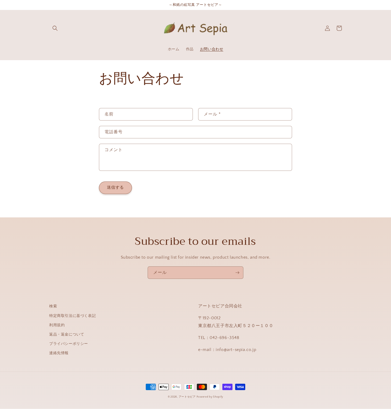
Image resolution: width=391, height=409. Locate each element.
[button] (55, 28)
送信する (115, 187)
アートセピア (187, 396)
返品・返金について (66, 334)
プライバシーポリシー (68, 344)
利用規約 (57, 325)
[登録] (237, 272)
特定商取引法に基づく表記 (72, 316)
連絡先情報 (59, 353)
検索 (53, 306)
